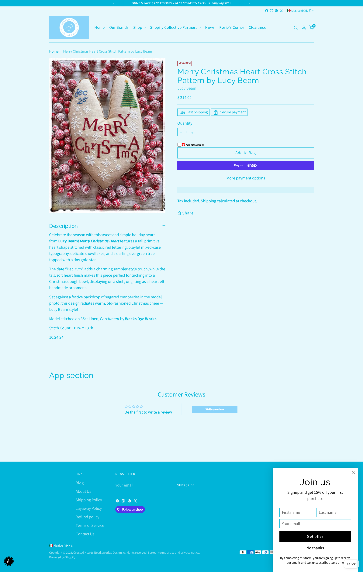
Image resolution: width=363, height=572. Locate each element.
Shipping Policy (89, 500)
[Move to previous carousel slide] (302, 448)
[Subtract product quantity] (181, 132)
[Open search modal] (296, 27)
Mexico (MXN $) (301, 10)
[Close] (353, 472)
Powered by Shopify (62, 557)
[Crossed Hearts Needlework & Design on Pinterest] (276, 10)
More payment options (245, 178)
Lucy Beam (186, 88)
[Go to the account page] (304, 27)
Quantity (184, 123)
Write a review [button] (215, 409)
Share (188, 213)
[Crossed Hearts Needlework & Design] (69, 27)
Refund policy (87, 517)
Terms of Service (90, 525)
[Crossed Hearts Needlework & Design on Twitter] (281, 10)
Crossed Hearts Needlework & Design (97, 552)
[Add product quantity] (192, 132)
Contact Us (85, 534)
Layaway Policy (89, 508)
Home (54, 51)
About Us (83, 491)
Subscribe (186, 485)
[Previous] (114, 3)
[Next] (249, 3)
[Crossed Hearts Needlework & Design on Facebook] (266, 10)
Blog (80, 483)
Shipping (208, 201)
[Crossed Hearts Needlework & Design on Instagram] (271, 10)
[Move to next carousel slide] (310, 448)
